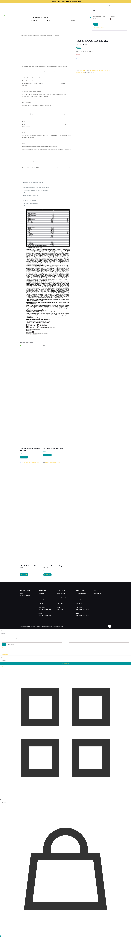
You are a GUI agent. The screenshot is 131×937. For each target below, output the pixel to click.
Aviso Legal (22, 599)
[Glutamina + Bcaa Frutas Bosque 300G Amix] (53, 513)
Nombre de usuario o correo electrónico (99, 17)
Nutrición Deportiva (27, 35)
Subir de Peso (40, 35)
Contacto (22, 593)
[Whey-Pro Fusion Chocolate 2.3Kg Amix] (30, 513)
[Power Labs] (81, 63)
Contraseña (113, 16)
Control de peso (34, 35)
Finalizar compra (65, 663)
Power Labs (82, 70)
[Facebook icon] (104, 626)
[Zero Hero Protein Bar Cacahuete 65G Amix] (30, 396)
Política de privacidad (52, 626)
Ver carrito (11, 666)
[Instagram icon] (106, 626)
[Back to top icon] (109, 626)
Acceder (95, 24)
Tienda (21, 35)
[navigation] (65, 661)
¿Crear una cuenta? (4, 654)
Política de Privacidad (24, 597)
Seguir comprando (5, 666)
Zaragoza (22, 600)
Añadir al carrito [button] (24, 457)
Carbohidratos (102, 70)
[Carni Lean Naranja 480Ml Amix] (53, 396)
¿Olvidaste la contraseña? (98, 27)
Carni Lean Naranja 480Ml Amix (53, 448)
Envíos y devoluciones (25, 595)
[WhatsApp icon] (103, 626)
